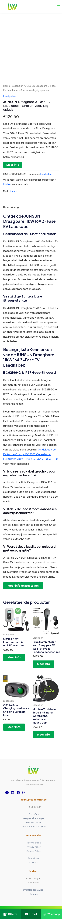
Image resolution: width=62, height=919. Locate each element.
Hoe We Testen (33, 822)
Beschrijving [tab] (11, 207)
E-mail (33, 914)
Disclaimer (33, 858)
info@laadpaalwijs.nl (33, 889)
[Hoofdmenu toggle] (58, 6)
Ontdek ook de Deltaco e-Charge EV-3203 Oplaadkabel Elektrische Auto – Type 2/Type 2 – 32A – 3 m (30, 454)
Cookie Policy (33, 851)
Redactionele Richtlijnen (33, 826)
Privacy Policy (34, 847)
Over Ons (33, 814)
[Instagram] (24, 792)
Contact (33, 894)
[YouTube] (7, 792)
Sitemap (33, 862)
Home (6, 85)
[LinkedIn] (12, 792)
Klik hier (7, 184)
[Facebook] (18, 792)
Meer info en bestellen (23, 586)
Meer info (12, 165)
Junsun (13, 191)
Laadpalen (17, 85)
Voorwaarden (34, 842)
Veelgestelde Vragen (34, 818)
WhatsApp (53, 914)
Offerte (12, 914)
